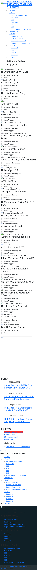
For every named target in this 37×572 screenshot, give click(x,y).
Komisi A (14, 48)
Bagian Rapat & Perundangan (15, 527)
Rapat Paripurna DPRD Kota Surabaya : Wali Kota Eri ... (18, 386)
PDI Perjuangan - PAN (19, 15)
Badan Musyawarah (18, 41)
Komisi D (14, 55)
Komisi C (14, 52)
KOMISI (12, 45)
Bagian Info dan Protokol (13, 524)
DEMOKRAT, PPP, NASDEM (21, 29)
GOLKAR (14, 22)
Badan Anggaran (17, 36)
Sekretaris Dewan (11, 520)
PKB (12, 20)
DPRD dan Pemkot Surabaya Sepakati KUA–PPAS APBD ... (18, 409)
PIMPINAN (13, 31)
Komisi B (14, 50)
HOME (12, 10)
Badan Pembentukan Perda (21, 43)
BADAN (12, 34)
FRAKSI (12, 13)
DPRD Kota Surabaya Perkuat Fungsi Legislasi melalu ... (18, 420)
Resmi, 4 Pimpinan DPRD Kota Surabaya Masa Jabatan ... (19, 397)
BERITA (12, 57)
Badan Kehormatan (18, 38)
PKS (12, 24)
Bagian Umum (9, 522)
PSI (12, 27)
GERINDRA (15, 17)
